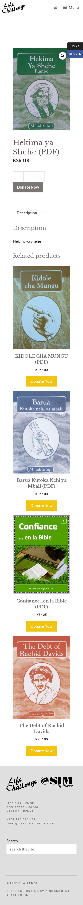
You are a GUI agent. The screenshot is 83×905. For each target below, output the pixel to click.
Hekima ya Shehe (27, 241)
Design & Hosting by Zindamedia (36, 890)
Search (12, 840)
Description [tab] (27, 212)
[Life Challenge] (13, 7)
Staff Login (17, 895)
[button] (62, 56)
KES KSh (74, 54)
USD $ (73, 46)
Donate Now (28, 187)
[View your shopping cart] (55, 7)
